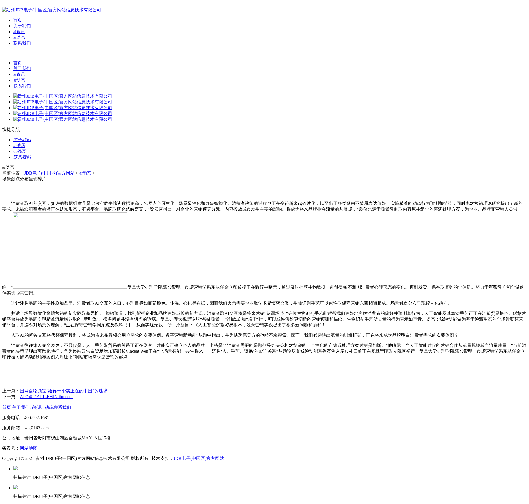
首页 (17, 20)
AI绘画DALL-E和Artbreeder (46, 396)
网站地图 (28, 448)
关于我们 (22, 25)
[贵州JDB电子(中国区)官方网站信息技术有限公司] (51, 9)
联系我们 (22, 43)
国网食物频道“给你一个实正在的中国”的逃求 (63, 390)
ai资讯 (19, 31)
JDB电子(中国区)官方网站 (49, 173)
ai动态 (19, 37)
